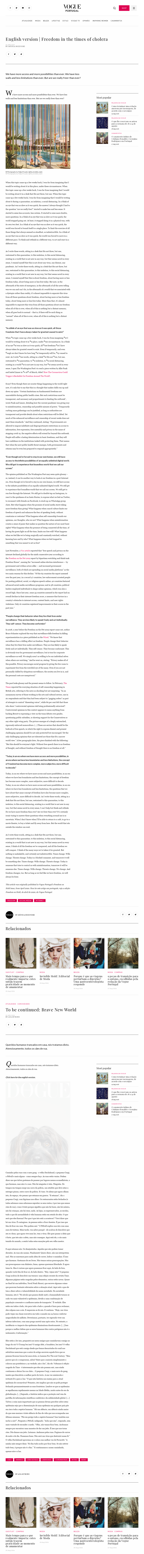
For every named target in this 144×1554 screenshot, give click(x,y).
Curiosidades (23, 1004)
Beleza (46, 21)
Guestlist (10, 972)
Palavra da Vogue (118, 103)
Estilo (65, 21)
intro (74, 1460)
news (83, 1460)
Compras (20, 972)
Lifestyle (56, 21)
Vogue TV (75, 21)
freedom (11, 900)
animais (19, 1460)
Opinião (86, 21)
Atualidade (27, 21)
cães (9, 1460)
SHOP (124, 8)
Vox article (25, 551)
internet (40, 900)
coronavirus (61, 1460)
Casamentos (116, 21)
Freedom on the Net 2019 (19, 558)
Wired (45, 637)
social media (25, 900)
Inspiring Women (100, 21)
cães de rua (32, 1460)
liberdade (46, 1460)
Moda (37, 21)
